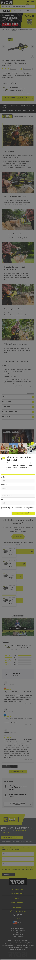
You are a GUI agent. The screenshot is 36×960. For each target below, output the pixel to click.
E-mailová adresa (7, 492)
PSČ (2, 499)
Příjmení (4, 484)
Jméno (3, 477)
